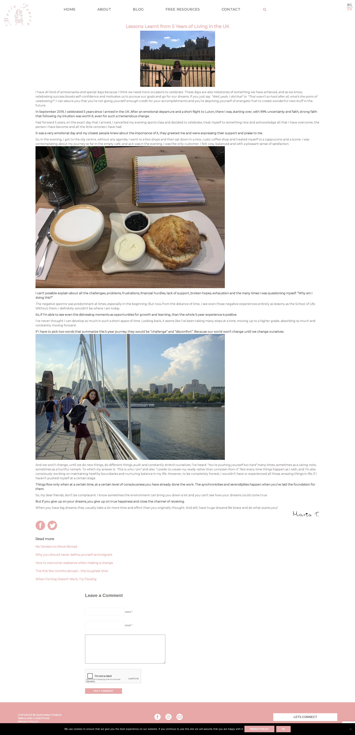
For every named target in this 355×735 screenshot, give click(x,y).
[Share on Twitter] (53, 526)
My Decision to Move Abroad (56, 546)
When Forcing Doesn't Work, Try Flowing (66, 579)
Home (70, 9)
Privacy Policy (28, 721)
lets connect (305, 717)
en (349, 9)
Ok (283, 729)
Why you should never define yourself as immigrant (74, 554)
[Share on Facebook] (41, 526)
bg (349, 5)
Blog (138, 9)
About (104, 9)
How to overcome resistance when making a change (74, 563)
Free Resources (183, 9)
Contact (231, 9)
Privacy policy (259, 729)
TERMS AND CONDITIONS (34, 718)
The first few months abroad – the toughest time (72, 571)
